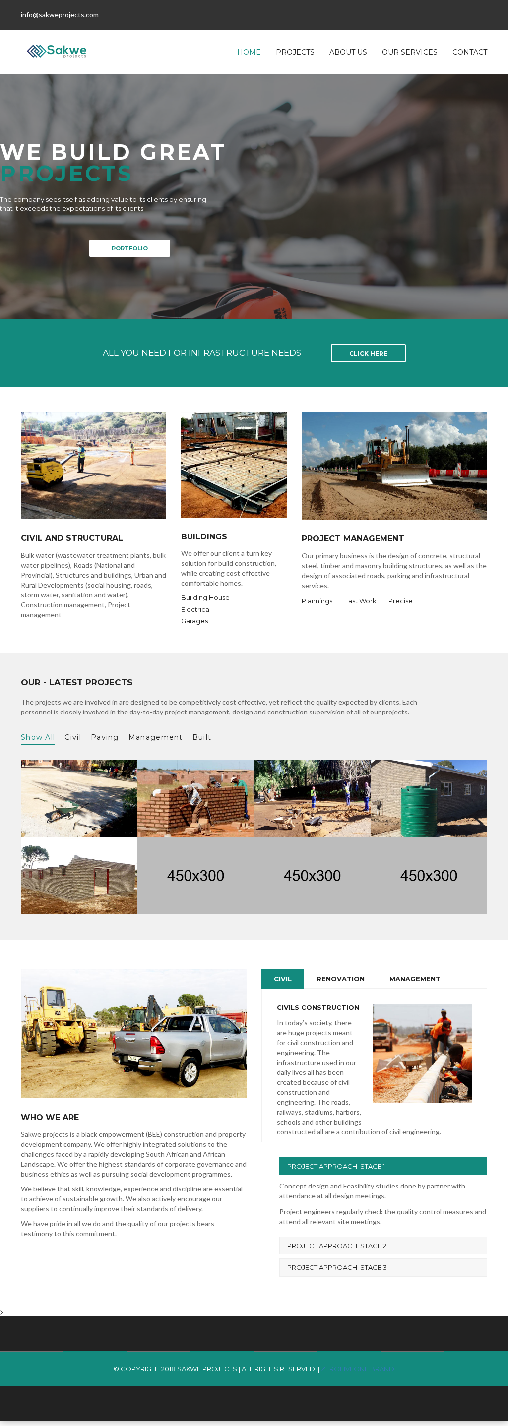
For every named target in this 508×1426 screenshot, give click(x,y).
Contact (469, 52)
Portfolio (130, 248)
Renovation (341, 979)
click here (368, 353)
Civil (72, 737)
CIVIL (283, 979)
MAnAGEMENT (415, 979)
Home (249, 52)
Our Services (410, 52)
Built (202, 737)
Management (155, 737)
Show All (38, 737)
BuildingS (204, 537)
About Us (348, 52)
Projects (295, 52)
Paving (105, 737)
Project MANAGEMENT (353, 539)
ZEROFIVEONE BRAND (357, 1369)
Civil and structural (72, 538)
